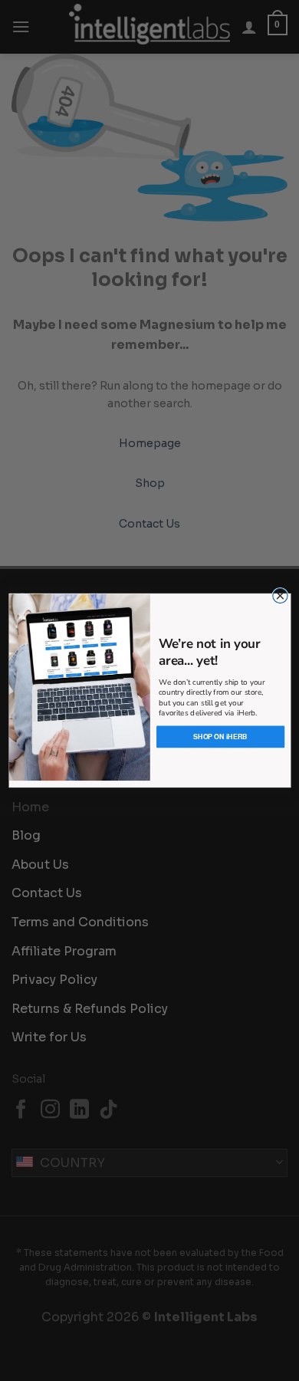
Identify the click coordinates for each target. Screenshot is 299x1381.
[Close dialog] (279, 595)
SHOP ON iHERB (219, 736)
